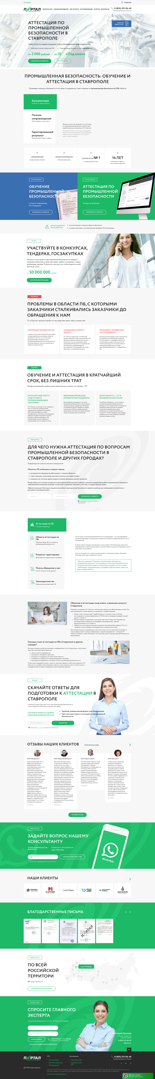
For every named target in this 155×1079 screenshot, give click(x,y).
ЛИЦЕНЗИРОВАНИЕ (61, 9)
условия (89, 501)
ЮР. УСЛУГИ (74, 9)
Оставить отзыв (77, 815)
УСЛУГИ (97, 9)
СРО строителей (54, 1060)
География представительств (41, 988)
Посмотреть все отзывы (91, 745)
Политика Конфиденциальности (57, 1074)
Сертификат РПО (76, 1060)
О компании (27, 2)
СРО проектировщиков (56, 1063)
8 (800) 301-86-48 (122, 8)
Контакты (105, 9)
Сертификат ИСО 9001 (76, 1063)
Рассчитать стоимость (39, 61)
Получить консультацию (39, 280)
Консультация (62, 61)
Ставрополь (127, 2)
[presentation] (126, 745)
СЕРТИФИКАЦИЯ (86, 9)
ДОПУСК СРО (47, 9)
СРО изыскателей (54, 1065)
